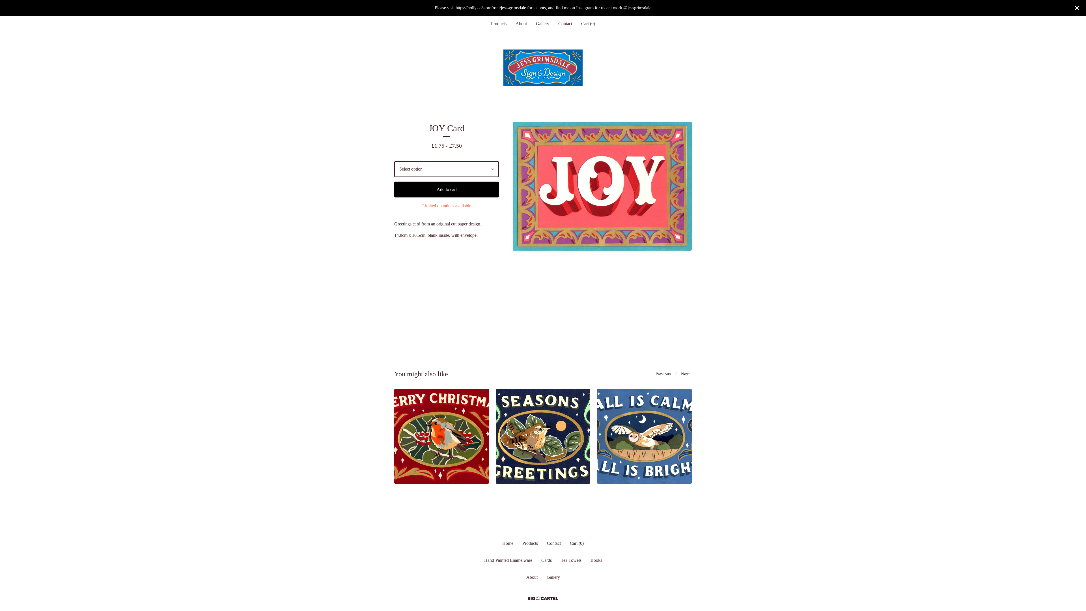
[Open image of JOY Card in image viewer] (602, 186)
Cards (546, 560)
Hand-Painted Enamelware (508, 560)
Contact (565, 23)
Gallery (542, 23)
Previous (663, 374)
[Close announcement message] (1076, 7)
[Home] (543, 68)
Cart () (588, 23)
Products (499, 23)
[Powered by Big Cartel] (543, 598)
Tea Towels (571, 560)
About (521, 23)
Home (507, 543)
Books (596, 560)
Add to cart (447, 189)
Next (685, 374)
